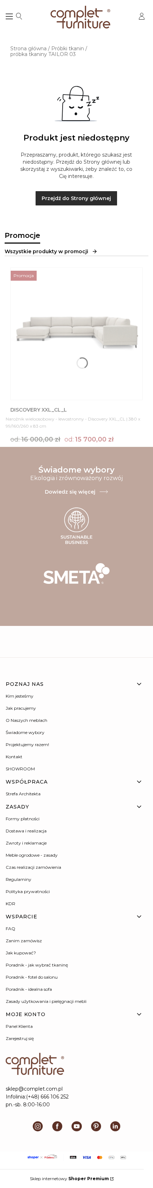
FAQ (10, 928)
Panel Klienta (19, 1026)
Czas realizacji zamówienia (33, 867)
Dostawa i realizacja (26, 830)
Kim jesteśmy (19, 696)
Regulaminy (18, 879)
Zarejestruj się (20, 1038)
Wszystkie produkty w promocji (46, 251)
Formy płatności (22, 818)
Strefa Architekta (23, 793)
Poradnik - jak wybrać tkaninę (37, 965)
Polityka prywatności (28, 891)
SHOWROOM (20, 768)
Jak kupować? (21, 952)
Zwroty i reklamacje (26, 843)
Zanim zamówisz (24, 940)
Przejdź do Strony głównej (76, 198)
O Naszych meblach (26, 720)
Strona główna (28, 48)
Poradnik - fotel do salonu (32, 977)
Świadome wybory (25, 732)
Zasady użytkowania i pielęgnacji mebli (46, 1001)
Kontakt (14, 756)
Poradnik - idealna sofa (29, 989)
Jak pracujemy (21, 708)
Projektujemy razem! (27, 744)
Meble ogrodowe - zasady (32, 855)
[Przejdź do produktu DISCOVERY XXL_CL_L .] (76, 334)
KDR (10, 903)
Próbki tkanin (67, 48)
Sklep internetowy (69, 1178)
